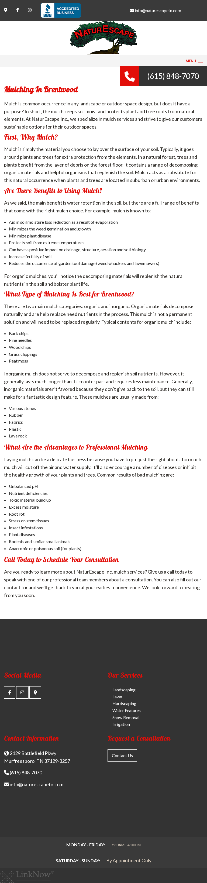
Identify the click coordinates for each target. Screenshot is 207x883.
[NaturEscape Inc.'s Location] (35, 692)
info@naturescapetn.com (157, 10)
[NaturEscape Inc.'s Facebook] (9, 692)
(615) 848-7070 (173, 76)
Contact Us (122, 755)
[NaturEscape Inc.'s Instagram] (22, 692)
